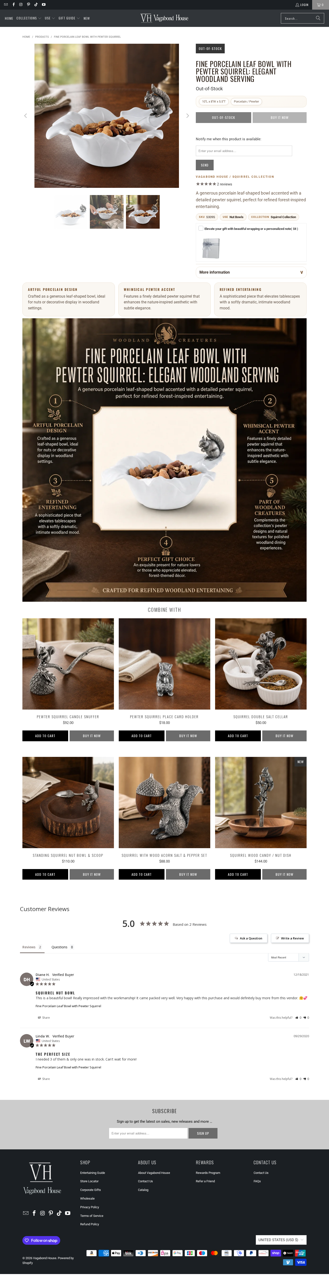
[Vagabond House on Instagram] (21, 5)
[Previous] (26, 117)
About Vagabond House (154, 1173)
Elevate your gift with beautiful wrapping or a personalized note (251, 229)
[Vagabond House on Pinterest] (28, 5)
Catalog (143, 1190)
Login (304, 5)
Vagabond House (44, 1258)
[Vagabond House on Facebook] (13, 5)
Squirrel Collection (283, 217)
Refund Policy (89, 1224)
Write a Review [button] (292, 938)
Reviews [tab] (28, 947)
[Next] (187, 117)
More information (214, 272)
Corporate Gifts (90, 1190)
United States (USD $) (278, 1240)
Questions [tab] (59, 947)
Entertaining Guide (92, 1173)
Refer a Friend (205, 1181)
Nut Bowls (236, 217)
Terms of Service (91, 1216)
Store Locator (89, 1181)
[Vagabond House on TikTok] (36, 5)
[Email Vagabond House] (6, 5)
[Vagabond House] (164, 18)
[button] (29, 18)
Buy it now (92, 735)
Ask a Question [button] (251, 938)
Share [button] (45, 1018)
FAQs (257, 1181)
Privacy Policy (89, 1207)
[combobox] (302, 18)
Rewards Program (208, 1173)
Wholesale (87, 1198)
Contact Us (145, 1181)
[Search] (318, 18)
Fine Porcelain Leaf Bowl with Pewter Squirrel (68, 1006)
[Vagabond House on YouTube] (43, 5)
